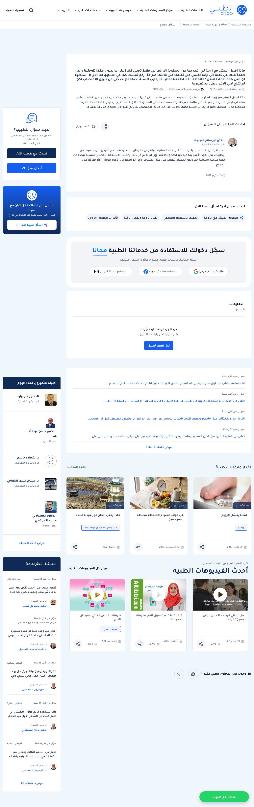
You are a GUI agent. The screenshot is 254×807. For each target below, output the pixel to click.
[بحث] (31, 10)
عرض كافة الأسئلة (159, 447)
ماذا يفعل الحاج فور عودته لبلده (98, 515)
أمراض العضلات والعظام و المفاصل (37, 622)
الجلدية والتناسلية (28, 401)
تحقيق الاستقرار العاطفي (181, 218)
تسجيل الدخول (15, 10)
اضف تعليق (156, 345)
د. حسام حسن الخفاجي (23, 480)
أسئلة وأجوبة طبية (217, 24)
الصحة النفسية (191, 24)
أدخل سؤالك (32, 168)
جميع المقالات (76, 467)
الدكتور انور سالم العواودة (209, 140)
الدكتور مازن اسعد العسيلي (32, 649)
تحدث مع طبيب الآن (31, 153)
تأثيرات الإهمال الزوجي (103, 218)
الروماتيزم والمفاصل (27, 463)
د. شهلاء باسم (28, 457)
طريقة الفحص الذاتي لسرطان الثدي (100, 617)
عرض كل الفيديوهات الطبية (88, 568)
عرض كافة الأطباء (31, 543)
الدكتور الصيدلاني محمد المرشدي (44, 518)
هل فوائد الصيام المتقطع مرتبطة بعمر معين (160, 517)
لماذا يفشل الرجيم (234, 515)
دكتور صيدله (49, 525)
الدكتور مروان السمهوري (34, 689)
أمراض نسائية (14, 663)
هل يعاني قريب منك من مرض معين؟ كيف (223, 617)
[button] (190, 10)
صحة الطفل (13, 579)
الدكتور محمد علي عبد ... (34, 606)
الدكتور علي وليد (28, 396)
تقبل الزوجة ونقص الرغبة (141, 218)
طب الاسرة (50, 441)
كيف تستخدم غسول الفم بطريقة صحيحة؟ (159, 617)
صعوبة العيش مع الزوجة (221, 218)
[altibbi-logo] (228, 10)
